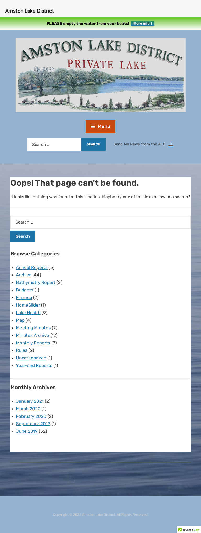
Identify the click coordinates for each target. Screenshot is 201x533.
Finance (24, 297)
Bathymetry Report (35, 282)
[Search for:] (54, 144)
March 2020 (28, 408)
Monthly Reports (33, 342)
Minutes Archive (32, 335)
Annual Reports (32, 267)
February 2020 (31, 416)
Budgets (25, 289)
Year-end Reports (34, 365)
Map (20, 320)
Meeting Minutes (33, 327)
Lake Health (28, 312)
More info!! (142, 23)
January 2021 (30, 401)
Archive (23, 274)
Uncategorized (31, 357)
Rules (21, 350)
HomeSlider (28, 305)
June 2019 (27, 431)
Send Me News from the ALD (141, 144)
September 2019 (33, 423)
